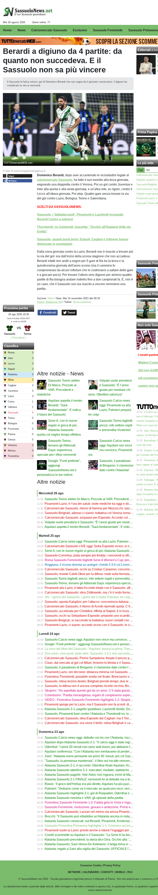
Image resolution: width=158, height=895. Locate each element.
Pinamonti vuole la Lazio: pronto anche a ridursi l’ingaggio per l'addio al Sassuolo (100, 830)
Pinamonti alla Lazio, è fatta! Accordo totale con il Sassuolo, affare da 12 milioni (99, 587)
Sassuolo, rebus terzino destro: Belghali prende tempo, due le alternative (94, 681)
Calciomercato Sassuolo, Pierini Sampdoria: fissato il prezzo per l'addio (93, 658)
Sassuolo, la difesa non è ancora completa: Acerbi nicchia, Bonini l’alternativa (97, 686)
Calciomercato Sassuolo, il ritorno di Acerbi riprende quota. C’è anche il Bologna (99, 606)
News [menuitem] (22, 30)
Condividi (49, 312)
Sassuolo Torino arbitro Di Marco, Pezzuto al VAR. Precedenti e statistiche (95, 499)
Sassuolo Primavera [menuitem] (143, 30)
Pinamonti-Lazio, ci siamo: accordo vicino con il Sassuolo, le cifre (89, 625)
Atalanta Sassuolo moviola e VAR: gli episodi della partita (84, 797)
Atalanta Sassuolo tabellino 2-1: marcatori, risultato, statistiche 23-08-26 (93, 770)
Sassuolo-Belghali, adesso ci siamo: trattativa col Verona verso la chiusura (95, 513)
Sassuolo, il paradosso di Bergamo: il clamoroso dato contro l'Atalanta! (116, 465)
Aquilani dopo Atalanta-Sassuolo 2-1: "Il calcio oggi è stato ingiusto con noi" (96, 742)
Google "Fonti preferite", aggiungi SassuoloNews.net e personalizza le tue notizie (100, 644)
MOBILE (120, 872)
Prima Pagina (147, 132)
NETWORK (74, 872)
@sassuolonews (82, 302)
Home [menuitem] (7, 30)
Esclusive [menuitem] (80, 30)
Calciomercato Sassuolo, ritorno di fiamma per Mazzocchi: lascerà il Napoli (96, 508)
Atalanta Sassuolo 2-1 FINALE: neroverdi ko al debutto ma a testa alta (92, 779)
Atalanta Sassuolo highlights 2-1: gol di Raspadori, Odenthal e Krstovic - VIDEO (99, 793)
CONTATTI (107, 872)
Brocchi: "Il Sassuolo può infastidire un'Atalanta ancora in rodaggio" (91, 816)
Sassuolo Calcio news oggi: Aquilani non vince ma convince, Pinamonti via (96, 639)
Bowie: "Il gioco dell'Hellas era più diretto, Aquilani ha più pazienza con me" (96, 784)
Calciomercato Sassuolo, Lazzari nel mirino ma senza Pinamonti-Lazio (93, 811)
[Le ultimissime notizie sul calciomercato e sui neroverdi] (27, 11)
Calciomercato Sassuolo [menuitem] (49, 30)
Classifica (11, 346)
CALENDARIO (91, 872)
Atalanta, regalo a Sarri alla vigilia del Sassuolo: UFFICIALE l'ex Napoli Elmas (98, 848)
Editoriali (144, 50)
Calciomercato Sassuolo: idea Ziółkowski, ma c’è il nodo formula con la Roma (98, 592)
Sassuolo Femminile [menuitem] (108, 30)
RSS (130, 872)
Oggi (140, 170)
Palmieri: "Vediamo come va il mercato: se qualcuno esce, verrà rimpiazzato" (97, 788)
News (51, 298)
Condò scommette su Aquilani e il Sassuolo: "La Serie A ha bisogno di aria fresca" (100, 835)
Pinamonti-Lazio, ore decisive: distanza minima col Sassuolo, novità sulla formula (100, 672)
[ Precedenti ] (18, 337)
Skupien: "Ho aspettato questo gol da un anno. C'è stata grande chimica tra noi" (99, 690)
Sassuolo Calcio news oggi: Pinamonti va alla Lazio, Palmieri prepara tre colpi (98, 541)
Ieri (148, 170)
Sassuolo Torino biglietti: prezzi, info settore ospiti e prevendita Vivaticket (116, 425)
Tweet (71, 312)
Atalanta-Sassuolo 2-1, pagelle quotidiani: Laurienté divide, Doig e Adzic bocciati (100, 709)
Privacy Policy (111, 865)
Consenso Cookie (90, 865)
